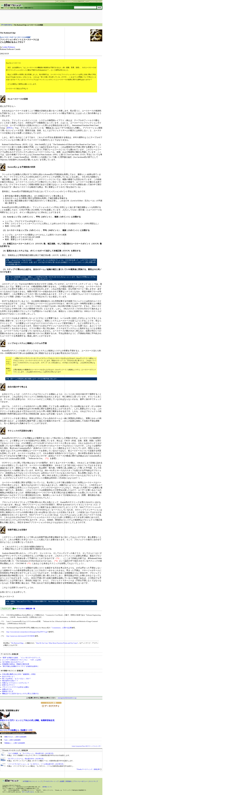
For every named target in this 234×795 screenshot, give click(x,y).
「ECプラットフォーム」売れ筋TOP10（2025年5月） (26, 759)
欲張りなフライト (8, 685)
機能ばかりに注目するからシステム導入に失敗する (20, 693)
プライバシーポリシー (80, 781)
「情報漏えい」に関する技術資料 (14, 743)
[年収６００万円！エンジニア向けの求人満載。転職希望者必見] (5, 718)
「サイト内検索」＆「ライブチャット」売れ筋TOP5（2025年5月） (30, 753)
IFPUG (10, 128)
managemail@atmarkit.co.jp (67, 698)
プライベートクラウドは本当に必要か (15, 687)
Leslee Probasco (8, 47)
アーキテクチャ (6, 25)
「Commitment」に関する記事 (61, 628)
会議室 (62, 781)
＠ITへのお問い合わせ (28, 792)
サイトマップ (93, 781)
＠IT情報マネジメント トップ (32, 781)
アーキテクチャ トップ (50, 781)
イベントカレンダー (96, 1)
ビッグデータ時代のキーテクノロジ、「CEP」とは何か (22, 660)
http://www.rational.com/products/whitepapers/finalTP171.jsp (26, 632)
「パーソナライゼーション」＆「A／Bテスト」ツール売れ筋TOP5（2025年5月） (36, 764)
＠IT (57, 1)
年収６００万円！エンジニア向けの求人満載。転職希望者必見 (27, 720)
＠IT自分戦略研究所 (78, 1)
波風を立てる (7, 689)
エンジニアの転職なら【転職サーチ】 (16, 730)
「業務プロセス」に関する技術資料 (14, 737)
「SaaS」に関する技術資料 (12, 740)
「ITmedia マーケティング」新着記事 (87, 769)
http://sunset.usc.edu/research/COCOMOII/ (20, 636)
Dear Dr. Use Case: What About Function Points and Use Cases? (57, 643)
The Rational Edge (17, 643)
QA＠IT (87, 1)
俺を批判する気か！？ (10, 681)
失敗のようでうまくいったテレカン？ (15, 683)
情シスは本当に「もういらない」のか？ (16, 678)
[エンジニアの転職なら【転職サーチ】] (5, 728)
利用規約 (69, 781)
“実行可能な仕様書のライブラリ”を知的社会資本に (20, 666)
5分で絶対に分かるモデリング (13, 662)
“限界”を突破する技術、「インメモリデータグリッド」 (22, 658)
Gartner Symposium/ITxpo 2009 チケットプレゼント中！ (87, 746)
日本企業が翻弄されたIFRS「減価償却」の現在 (19, 674)
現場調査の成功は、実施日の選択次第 (15, 664)
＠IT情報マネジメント (66, 1)
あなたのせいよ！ (8, 676)
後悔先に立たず (7, 691)
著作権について (47, 786)
